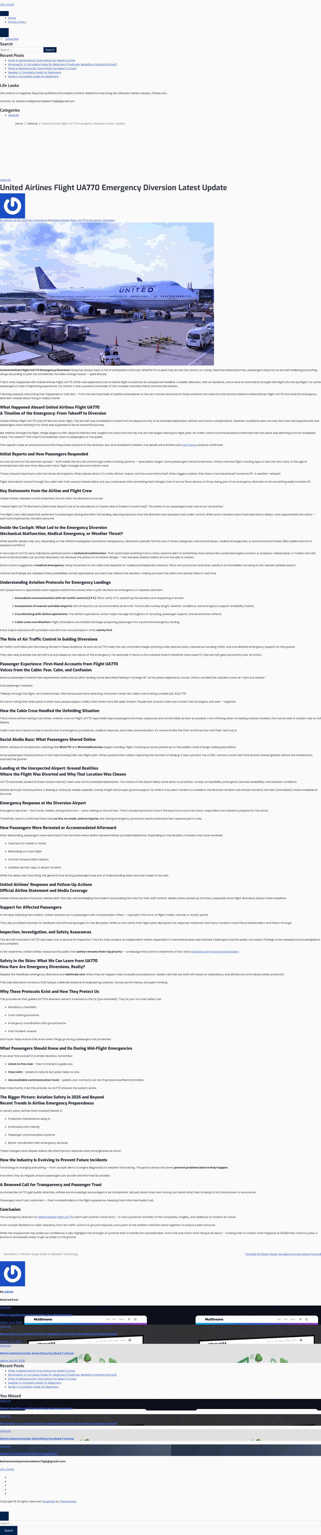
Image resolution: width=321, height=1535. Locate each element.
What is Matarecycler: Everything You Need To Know (42, 68)
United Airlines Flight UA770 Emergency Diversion (82, 220)
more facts (188, 445)
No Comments (38, 220)
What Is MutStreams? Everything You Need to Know (41, 60)
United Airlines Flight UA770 (55, 1217)
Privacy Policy (17, 22)
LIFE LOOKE (7, 5)
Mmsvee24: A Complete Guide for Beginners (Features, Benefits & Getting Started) (62, 64)
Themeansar (68, 1501)
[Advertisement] (160, 153)
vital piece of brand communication (215, 952)
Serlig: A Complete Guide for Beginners (33, 76)
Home (12, 18)
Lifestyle (13, 115)
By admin (6, 220)
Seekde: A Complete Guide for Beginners (34, 72)
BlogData (49, 1501)
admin (9, 1292)
